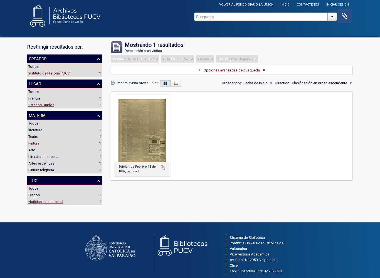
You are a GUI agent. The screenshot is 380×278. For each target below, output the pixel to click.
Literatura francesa (43, 157)
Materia (37, 115)
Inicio (285, 4)
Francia (34, 98)
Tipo (33, 180)
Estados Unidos (41, 105)
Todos (33, 66)
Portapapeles (345, 16)
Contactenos (308, 4)
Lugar (35, 83)
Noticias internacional (45, 202)
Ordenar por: (232, 83)
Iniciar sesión (337, 4)
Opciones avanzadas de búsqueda (232, 70)
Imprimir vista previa (132, 83)
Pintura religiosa (41, 170)
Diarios (34, 195)
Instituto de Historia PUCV (49, 73)
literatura (35, 130)
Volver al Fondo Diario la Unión (246, 4)
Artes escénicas (41, 163)
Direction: (282, 83)
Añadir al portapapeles (163, 167)
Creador (38, 58)
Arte (31, 150)
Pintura (33, 143)
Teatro (33, 137)
